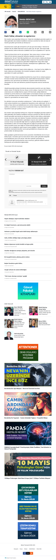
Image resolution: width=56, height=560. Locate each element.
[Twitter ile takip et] (28, 553)
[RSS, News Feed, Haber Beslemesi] (31, 553)
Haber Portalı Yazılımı (11, 558)
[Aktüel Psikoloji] (11, 2)
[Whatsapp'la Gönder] (28, 32)
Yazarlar (14, 11)
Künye (21, 549)
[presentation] (9, 6)
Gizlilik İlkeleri (32, 549)
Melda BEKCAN (21, 11)
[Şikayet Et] (45, 204)
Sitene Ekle (39, 549)
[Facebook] (5, 32)
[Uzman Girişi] (50, 2)
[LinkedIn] (20, 32)
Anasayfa (8, 11)
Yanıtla (19, 203)
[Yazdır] (43, 32)
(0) (23, 203)
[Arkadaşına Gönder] (35, 32)
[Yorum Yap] (50, 32)
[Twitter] (13, 32)
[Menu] (43, 2)
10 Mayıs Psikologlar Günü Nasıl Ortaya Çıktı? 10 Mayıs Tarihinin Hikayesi (29, 6)
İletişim (25, 549)
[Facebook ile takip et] (24, 553)
